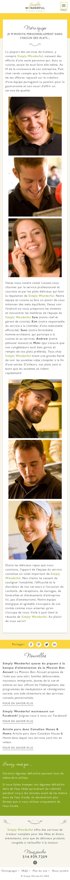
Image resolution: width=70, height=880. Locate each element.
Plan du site (40, 870)
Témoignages (9, 870)
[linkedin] (54, 644)
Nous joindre (60, 870)
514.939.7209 (35, 857)
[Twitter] (46, 644)
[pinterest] (38, 644)
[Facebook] (31, 644)
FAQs (25, 870)
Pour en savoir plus (18, 703)
